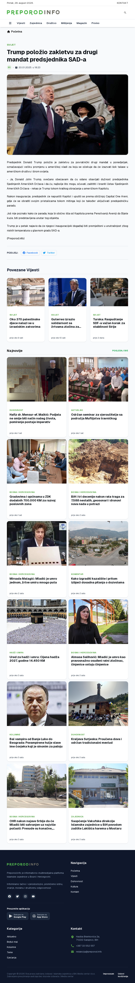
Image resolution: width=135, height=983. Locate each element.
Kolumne (15, 734)
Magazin (82, 23)
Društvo (51, 23)
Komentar (77, 574)
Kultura (74, 886)
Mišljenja (66, 23)
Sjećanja (11, 957)
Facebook (32, 252)
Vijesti (21, 23)
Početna (75, 870)
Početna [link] (16, 31)
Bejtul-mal (12, 941)
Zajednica (36, 23)
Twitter (51, 252)
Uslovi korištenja (123, 975)
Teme (10, 952)
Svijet (11, 44)
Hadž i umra (17, 652)
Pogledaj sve (120, 350)
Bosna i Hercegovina (22, 492)
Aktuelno (77, 410)
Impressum (108, 974)
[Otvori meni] (10, 23)
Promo (95, 23)
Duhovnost (16, 410)
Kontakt (122, 2)
